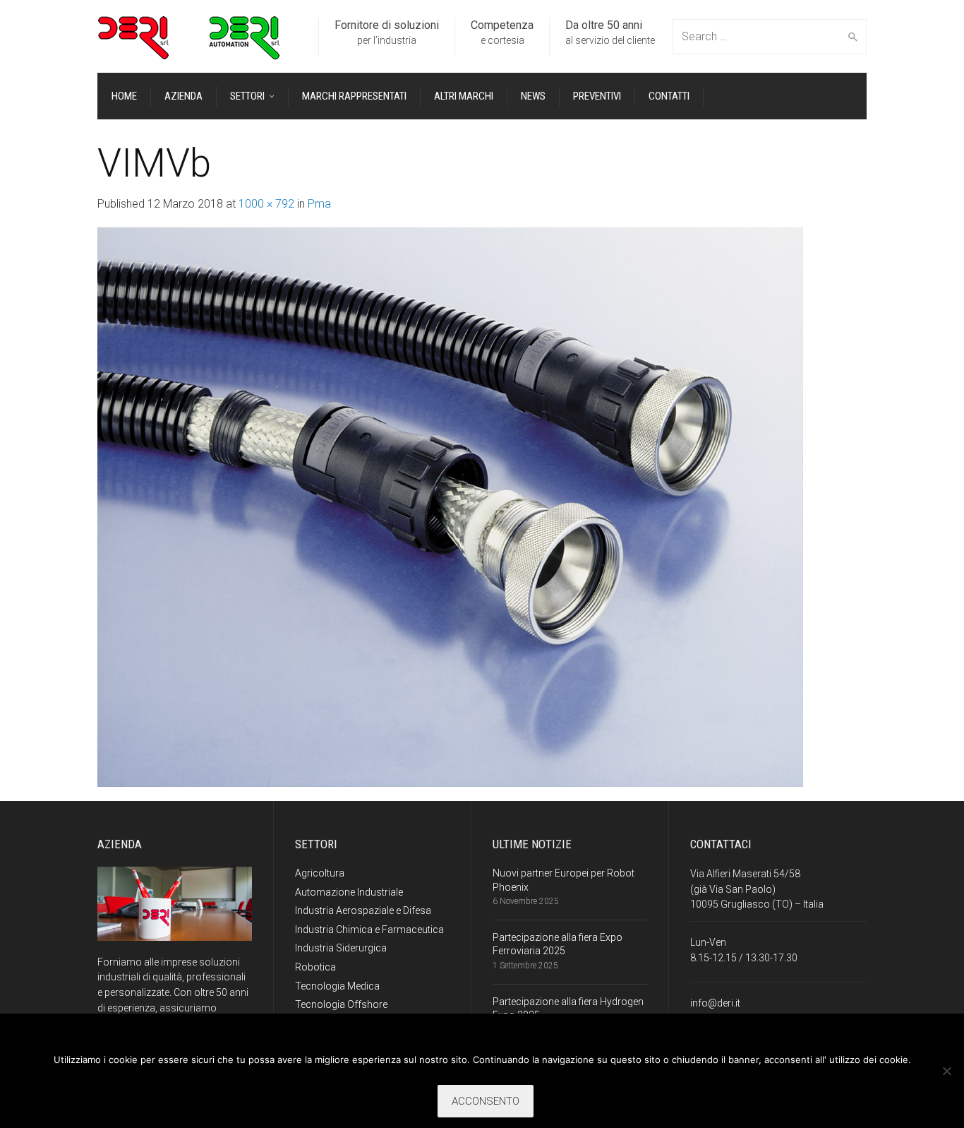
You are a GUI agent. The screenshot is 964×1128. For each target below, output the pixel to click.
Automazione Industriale (349, 892)
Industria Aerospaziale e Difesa (363, 910)
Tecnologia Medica (337, 986)
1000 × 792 (266, 203)
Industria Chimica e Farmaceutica (369, 929)
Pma (319, 203)
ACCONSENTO (485, 1101)
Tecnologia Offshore (341, 1004)
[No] (946, 1071)
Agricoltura (319, 873)
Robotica (315, 967)
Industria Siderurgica (341, 948)
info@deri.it (715, 1003)
